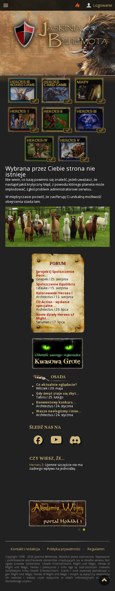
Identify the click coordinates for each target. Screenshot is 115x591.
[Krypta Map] (90, 102)
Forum (58, 263)
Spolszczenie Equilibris (55, 284)
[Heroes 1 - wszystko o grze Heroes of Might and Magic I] (23, 131)
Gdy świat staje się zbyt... (57, 393)
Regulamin (96, 548)
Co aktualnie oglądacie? (56, 384)
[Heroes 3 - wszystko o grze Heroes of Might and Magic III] (90, 131)
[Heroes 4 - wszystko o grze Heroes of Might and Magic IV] (40, 160)
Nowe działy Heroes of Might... (55, 316)
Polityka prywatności (63, 548)
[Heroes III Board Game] (23, 102)
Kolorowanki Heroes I (54, 293)
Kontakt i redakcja (25, 548)
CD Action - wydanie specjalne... (53, 304)
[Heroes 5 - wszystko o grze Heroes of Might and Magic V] (73, 160)
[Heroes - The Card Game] (56, 102)
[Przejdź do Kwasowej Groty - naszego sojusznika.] (57, 367)
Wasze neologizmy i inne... (58, 411)
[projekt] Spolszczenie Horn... (55, 273)
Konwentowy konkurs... (56, 402)
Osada (58, 377)
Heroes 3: (36, 464)
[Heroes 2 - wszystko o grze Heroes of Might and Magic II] (56, 131)
